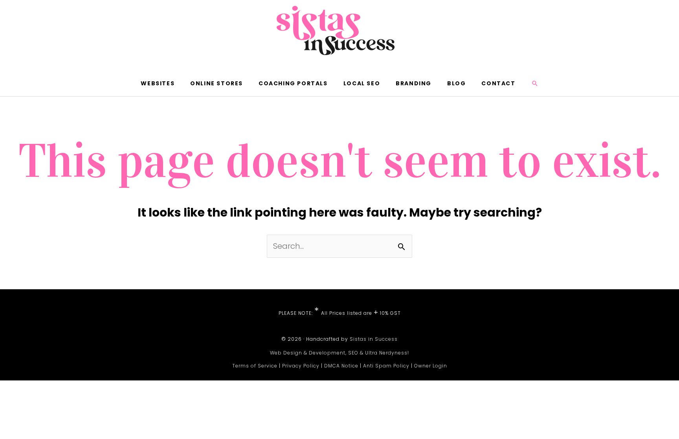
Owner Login (430, 365)
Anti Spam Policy (386, 365)
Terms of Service (254, 365)
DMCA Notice (341, 365)
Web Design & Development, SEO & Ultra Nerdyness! (339, 352)
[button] (534, 83)
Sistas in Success (374, 339)
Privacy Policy (300, 365)
